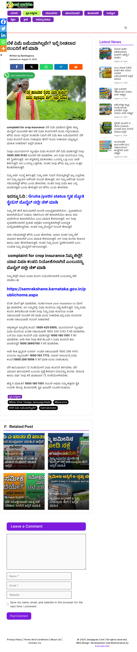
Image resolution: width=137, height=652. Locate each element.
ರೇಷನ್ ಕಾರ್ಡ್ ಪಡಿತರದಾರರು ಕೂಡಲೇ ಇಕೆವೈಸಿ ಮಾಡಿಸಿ (121, 53)
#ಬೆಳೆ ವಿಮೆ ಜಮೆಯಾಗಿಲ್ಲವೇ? (22, 407)
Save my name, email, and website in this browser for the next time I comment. (46, 604)
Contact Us (34, 642)
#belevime (61, 402)
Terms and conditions (36, 639)
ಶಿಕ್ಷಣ (13, 19)
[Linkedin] (3, 35)
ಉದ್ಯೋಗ (111, 13)
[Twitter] (3, 28)
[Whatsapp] (3, 42)
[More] (3, 48)
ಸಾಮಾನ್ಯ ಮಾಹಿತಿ (43, 19)
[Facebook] (3, 22)
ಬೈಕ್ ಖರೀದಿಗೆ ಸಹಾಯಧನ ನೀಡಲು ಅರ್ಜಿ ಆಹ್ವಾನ (123, 92)
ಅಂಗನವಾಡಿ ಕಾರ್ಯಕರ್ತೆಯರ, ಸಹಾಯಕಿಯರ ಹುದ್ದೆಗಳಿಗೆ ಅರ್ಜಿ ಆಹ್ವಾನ (122, 147)
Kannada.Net (102, 646)
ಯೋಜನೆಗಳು (51, 13)
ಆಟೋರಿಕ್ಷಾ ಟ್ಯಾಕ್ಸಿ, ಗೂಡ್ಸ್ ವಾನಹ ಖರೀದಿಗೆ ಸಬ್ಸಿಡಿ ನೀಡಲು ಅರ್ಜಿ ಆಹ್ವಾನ (123, 108)
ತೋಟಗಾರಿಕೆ (93, 13)
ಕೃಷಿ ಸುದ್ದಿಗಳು (31, 13)
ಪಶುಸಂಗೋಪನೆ (72, 13)
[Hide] (1, 55)
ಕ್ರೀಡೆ (26, 19)
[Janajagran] (20, 5)
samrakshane (48, 407)
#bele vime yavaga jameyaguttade (29, 402)
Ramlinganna (27, 55)
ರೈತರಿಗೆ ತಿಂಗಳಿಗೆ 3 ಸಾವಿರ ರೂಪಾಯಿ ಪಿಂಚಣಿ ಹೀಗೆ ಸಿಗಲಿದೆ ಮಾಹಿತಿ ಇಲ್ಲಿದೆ (123, 127)
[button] (125, 28)
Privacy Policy (14, 639)
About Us (56, 639)
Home (14, 13)
